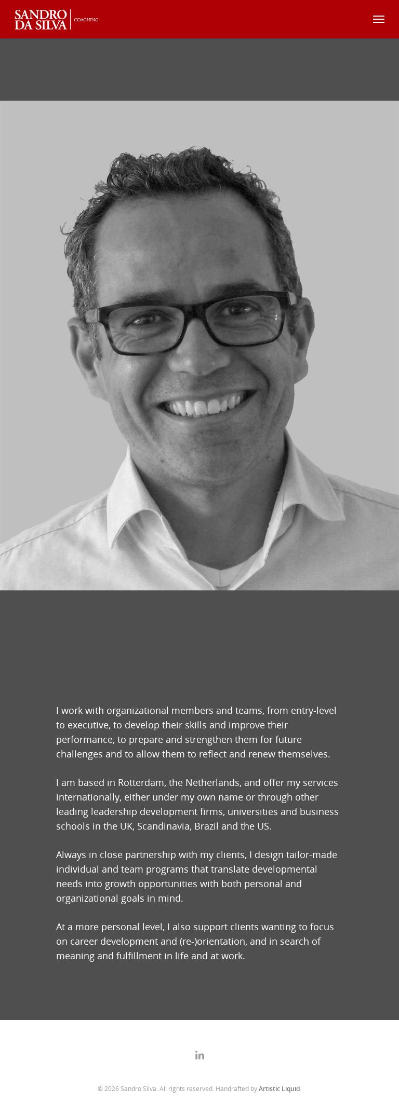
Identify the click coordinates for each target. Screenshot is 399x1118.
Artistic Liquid (279, 1088)
